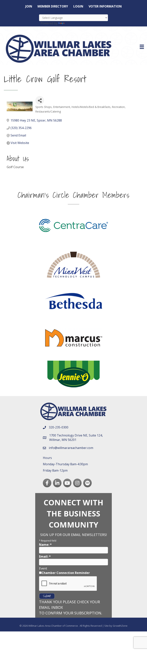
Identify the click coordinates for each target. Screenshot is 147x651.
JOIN (28, 6)
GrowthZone (120, 625)
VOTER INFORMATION (105, 6)
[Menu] (142, 47)
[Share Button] (39, 100)
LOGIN (78, 6)
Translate (72, 23)
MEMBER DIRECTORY (53, 6)
